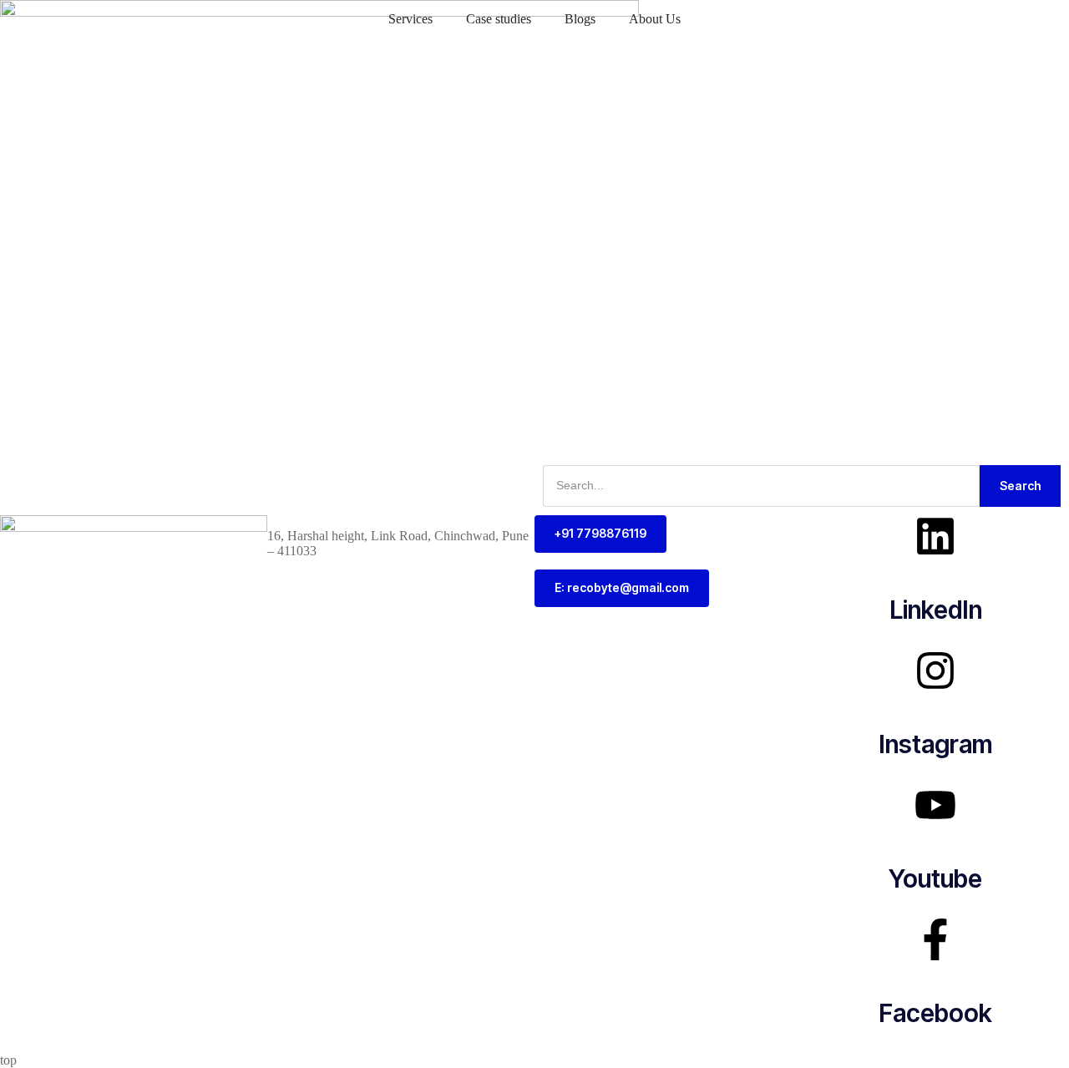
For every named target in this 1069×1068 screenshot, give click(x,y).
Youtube (935, 878)
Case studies (498, 19)
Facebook (935, 1013)
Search (1020, 485)
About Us (655, 19)
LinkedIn (935, 610)
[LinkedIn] (935, 536)
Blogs (580, 19)
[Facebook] (935, 939)
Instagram (936, 744)
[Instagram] (935, 670)
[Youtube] (935, 805)
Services (410, 19)
